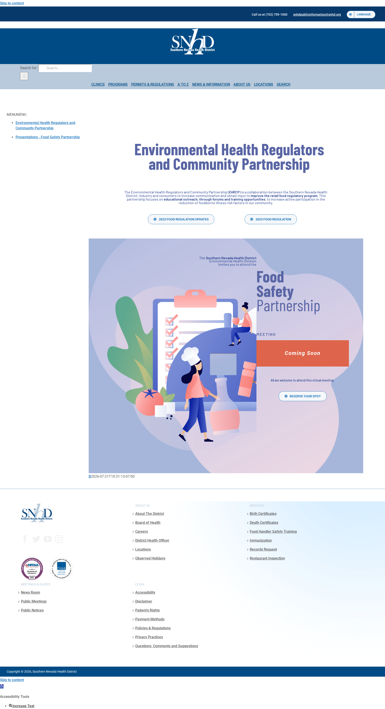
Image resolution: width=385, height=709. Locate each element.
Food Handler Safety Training (273, 531)
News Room (30, 592)
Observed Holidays (150, 558)
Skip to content (12, 3)
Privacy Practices (149, 637)
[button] (2, 686)
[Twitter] (36, 539)
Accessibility (145, 592)
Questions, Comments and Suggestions (166, 646)
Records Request (263, 549)
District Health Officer (152, 540)
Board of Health (147, 522)
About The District (149, 514)
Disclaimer (143, 601)
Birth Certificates (263, 514)
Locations (143, 549)
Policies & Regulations (153, 628)
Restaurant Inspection (267, 558)
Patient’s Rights (147, 610)
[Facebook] (25, 539)
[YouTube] (48, 539)
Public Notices (32, 610)
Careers (141, 531)
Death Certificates (264, 522)
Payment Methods (149, 619)
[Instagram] (59, 539)
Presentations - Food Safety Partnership (48, 137)
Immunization (261, 540)
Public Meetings (34, 601)
